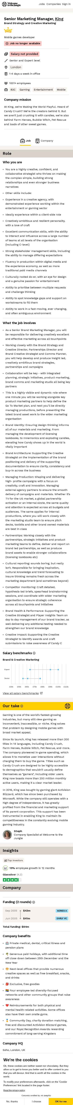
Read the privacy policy (14, 1090)
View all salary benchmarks (21, 693)
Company (47, 140)
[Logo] (11, 4)
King (59, 19)
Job (28, 140)
